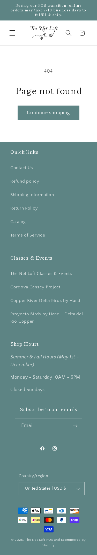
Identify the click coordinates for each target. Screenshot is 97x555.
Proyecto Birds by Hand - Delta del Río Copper (46, 318)
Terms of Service (27, 235)
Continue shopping (48, 112)
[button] (12, 33)
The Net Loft (35, 540)
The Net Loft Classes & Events (41, 273)
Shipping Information (32, 194)
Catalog (18, 221)
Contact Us (21, 167)
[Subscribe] (75, 426)
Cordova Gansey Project (35, 287)
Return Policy (24, 208)
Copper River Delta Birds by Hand (45, 300)
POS (49, 540)
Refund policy (24, 181)
